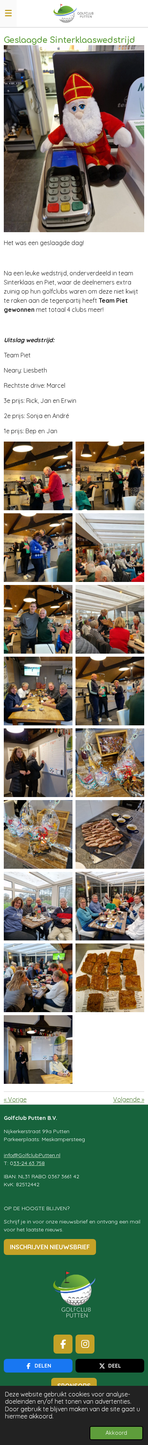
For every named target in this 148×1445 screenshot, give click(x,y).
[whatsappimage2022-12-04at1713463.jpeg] (38, 978)
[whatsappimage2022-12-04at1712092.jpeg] (38, 547)
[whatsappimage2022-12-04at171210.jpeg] (110, 691)
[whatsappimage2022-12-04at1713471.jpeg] (38, 1049)
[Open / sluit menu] (8, 13)
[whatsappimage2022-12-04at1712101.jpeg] (110, 619)
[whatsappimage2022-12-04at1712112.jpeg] (110, 763)
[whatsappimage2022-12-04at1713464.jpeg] (110, 978)
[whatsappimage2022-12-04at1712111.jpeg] (38, 763)
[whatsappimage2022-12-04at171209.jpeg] (38, 619)
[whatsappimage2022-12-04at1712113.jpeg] (38, 834)
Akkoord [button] (116, 1432)
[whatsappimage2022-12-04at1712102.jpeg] (38, 691)
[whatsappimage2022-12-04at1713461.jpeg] (38, 906)
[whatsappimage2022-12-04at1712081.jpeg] (38, 476)
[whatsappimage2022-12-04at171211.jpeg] (110, 834)
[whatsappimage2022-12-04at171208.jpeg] (110, 476)
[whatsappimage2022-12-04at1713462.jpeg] (110, 906)
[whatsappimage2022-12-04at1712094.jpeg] (110, 547)
